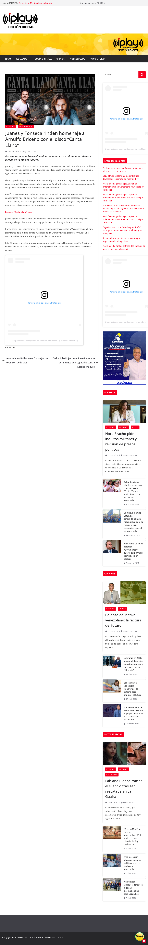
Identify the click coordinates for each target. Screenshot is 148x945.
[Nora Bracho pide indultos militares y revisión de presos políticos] (124, 411)
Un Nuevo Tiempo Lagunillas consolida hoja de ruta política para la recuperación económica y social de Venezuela (133, 521)
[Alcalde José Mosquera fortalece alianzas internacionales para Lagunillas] (112, 889)
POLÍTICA (135, 427)
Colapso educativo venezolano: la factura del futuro (123, 620)
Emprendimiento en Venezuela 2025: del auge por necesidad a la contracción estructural (133, 713)
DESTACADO (21, 58)
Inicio (8, 58)
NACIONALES (123, 427)
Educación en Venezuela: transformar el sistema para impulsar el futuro (132, 688)
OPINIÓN (60, 58)
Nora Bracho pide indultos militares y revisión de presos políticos (121, 441)
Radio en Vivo (97, 58)
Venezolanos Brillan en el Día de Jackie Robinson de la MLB (27, 360)
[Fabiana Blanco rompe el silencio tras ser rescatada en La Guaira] (124, 753)
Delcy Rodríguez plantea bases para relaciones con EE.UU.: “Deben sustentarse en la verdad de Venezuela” (133, 491)
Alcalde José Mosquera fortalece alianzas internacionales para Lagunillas (133, 887)
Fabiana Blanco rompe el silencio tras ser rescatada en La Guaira (124, 788)
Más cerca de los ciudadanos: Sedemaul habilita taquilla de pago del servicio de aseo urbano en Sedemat (123, 208)
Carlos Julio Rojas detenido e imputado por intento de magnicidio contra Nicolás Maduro (73, 362)
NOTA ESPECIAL (77, 58)
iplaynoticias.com (29, 151)
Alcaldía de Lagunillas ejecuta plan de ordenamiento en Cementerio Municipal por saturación (44, 4)
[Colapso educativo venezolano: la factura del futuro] (124, 592)
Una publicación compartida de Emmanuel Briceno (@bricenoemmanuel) (44, 341)
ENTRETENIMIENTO (26, 126)
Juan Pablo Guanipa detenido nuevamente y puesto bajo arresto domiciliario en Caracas (133, 551)
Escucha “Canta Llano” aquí (18, 212)
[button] (28, 59)
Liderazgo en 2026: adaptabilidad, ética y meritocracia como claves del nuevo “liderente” (133, 664)
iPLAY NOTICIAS (27, 937)
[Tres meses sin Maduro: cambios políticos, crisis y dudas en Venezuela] (112, 865)
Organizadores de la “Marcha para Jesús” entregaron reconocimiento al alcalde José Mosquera (122, 230)
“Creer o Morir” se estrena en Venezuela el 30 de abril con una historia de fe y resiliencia (133, 837)
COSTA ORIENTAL (43, 58)
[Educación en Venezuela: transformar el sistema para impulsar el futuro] (112, 691)
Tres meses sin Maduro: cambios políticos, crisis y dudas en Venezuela (132, 863)
